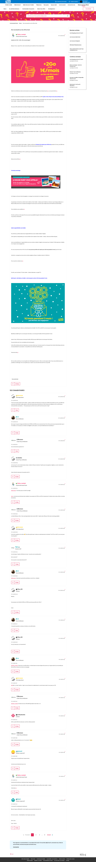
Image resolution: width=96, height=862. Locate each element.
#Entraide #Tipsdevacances (75, 44)
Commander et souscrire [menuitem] (28, 8)
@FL (12, 685)
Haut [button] (12, 854)
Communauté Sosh (14, 23)
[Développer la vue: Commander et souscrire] (35, 9)
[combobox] (48, 15)
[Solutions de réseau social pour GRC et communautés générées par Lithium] (83, 854)
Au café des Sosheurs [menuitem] (14, 8)
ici (47, 91)
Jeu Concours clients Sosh (75, 37)
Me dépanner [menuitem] (51, 8)
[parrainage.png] (35, 181)
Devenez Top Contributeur (75, 71)
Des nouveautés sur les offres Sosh (20, 30)
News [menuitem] (5, 8)
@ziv (12, 496)
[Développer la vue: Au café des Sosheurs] (20, 9)
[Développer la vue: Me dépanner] (55, 9)
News (20, 23)
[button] (12, 383)
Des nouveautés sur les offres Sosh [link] (30, 23)
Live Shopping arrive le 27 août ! (76, 33)
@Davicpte (13, 490)
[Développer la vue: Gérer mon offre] (46, 9)
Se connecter (88, 8)
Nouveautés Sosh (15, 379)
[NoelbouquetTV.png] (38, 303)
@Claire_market (14, 665)
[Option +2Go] (38, 69)
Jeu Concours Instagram (75, 41)
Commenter (16, 847)
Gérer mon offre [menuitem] (41, 8)
